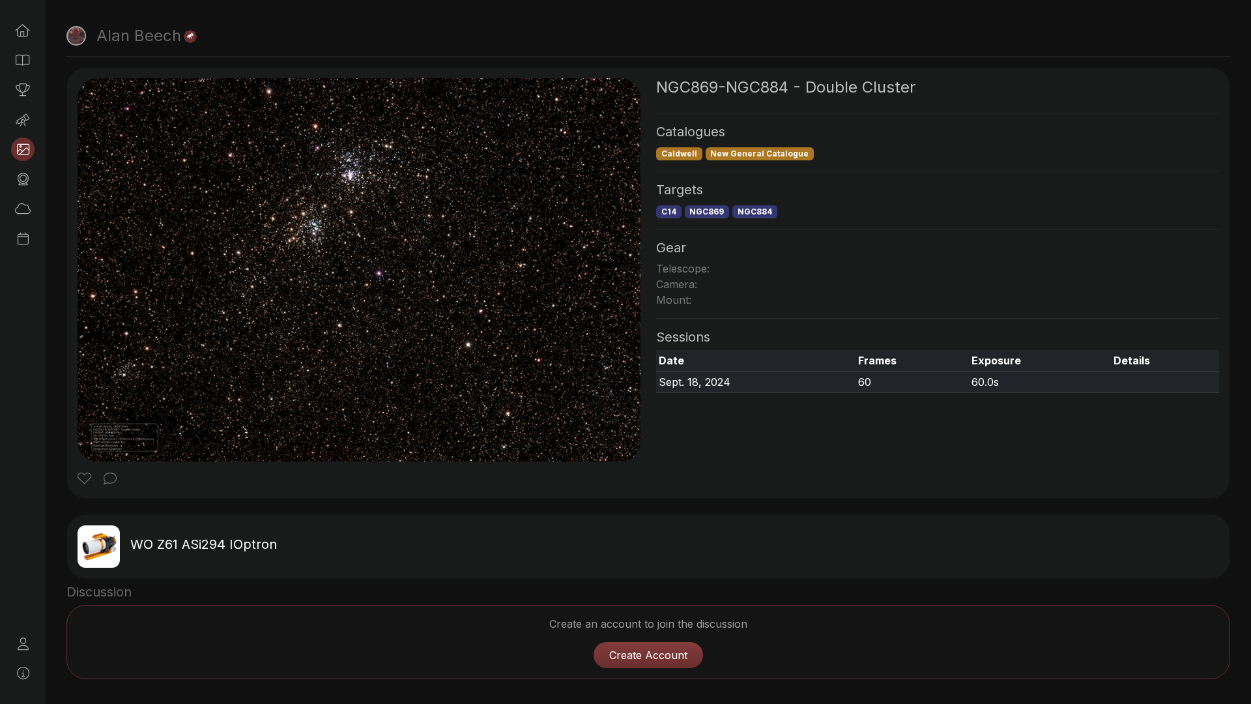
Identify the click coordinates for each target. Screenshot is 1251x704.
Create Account (648, 655)
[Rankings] (23, 90)
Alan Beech (138, 35)
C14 (668, 211)
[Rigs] (23, 120)
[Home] (23, 30)
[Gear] (23, 179)
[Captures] (23, 149)
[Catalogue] (23, 60)
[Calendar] (23, 238)
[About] (23, 673)
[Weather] (23, 208)
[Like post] (86, 480)
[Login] (23, 644)
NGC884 (755, 211)
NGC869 (706, 211)
